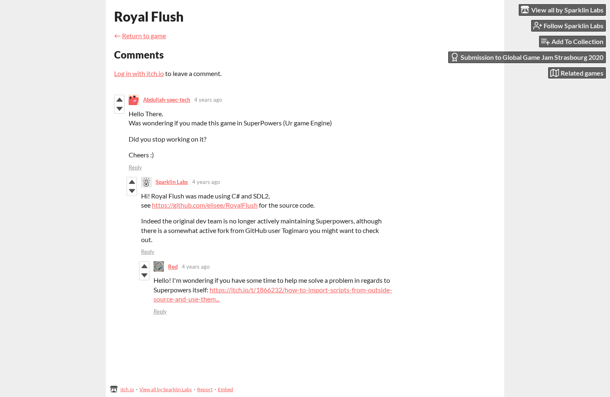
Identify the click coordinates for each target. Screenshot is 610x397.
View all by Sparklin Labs (165, 389)
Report (204, 389)
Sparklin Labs (172, 182)
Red (173, 266)
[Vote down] (119, 108)
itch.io (127, 389)
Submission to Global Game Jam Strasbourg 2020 (532, 57)
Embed (225, 389)
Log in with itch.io (139, 73)
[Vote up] (119, 99)
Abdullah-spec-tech (166, 99)
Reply (135, 167)
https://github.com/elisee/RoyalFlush (205, 205)
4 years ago (208, 99)
